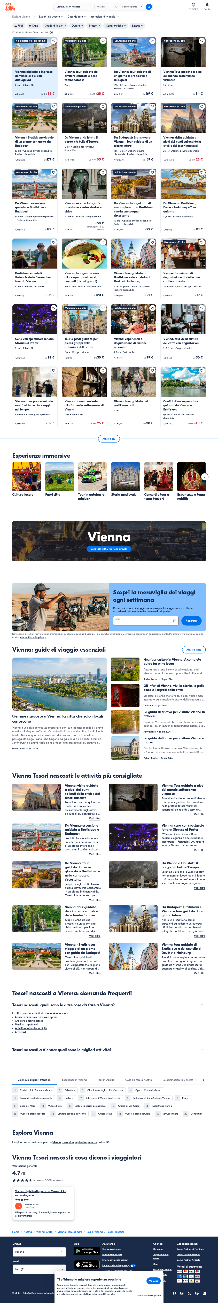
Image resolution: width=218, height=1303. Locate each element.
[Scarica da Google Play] (87, 1251)
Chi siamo (158, 1249)
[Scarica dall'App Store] (87, 1265)
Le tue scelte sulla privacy (116, 1265)
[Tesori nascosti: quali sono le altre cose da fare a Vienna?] (202, 1005)
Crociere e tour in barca (29, 1020)
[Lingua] (193, 4)
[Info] (51, 32)
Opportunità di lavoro (160, 1256)
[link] (35, 68)
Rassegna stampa (162, 1269)
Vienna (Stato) (44, 1231)
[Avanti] (204, 477)
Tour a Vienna (94, 1231)
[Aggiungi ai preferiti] (54, 41)
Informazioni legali (112, 1254)
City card (20, 1032)
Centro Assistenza (111, 1249)
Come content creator (188, 1254)
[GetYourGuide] (10, 6)
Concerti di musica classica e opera (36, 1017)
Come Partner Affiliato (188, 1260)
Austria (28, 1231)
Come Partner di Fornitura (190, 1249)
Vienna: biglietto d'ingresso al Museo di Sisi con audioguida (40, 1193)
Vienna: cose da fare (70, 1231)
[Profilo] (207, 4)
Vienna (56, 1142)
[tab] (34, 1080)
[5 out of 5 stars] (43, 1199)
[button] (35, 68)
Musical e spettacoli (26, 1024)
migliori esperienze (86, 1142)
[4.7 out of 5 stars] (22, 1180)
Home (15, 1231)
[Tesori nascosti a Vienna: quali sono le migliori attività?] (202, 1050)
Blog (155, 1264)
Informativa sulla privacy (33, 637)
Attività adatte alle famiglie (31, 1028)
